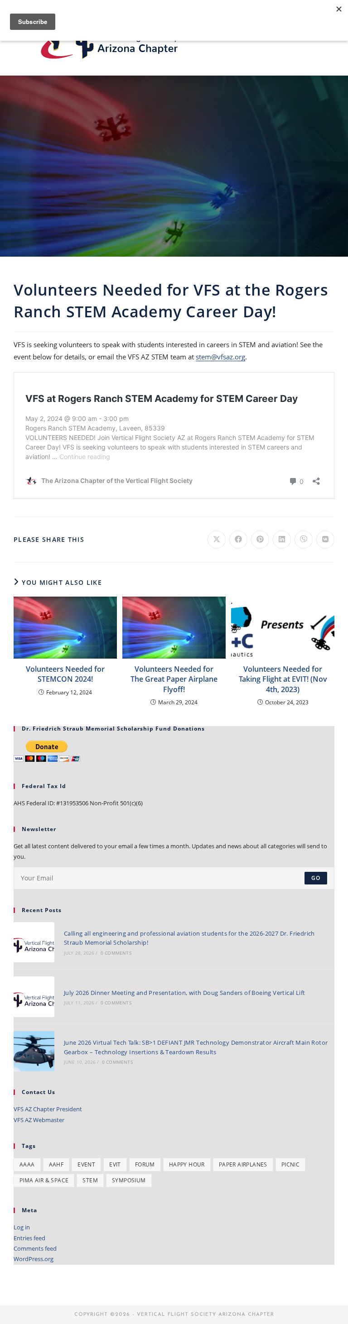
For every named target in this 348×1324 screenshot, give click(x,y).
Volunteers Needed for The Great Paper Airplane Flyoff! (174, 679)
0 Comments (116, 953)
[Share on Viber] (304, 540)
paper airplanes (243, 1164)
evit (115, 1164)
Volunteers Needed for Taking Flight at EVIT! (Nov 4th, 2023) (283, 679)
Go (315, 878)
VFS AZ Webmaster (39, 1120)
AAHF (56, 1164)
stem (90, 1180)
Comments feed (35, 1248)
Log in (22, 1227)
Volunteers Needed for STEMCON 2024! (65, 674)
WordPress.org (33, 1259)
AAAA (27, 1164)
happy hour (187, 1164)
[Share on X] (217, 540)
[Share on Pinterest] (260, 540)
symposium (129, 1180)
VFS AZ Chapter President (48, 1109)
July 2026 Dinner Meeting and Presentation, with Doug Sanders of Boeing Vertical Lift (184, 993)
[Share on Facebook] (238, 540)
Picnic (290, 1164)
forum (145, 1164)
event (86, 1164)
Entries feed (29, 1238)
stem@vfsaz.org (220, 356)
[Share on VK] (325, 540)
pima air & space (43, 1180)
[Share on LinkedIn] (282, 540)
